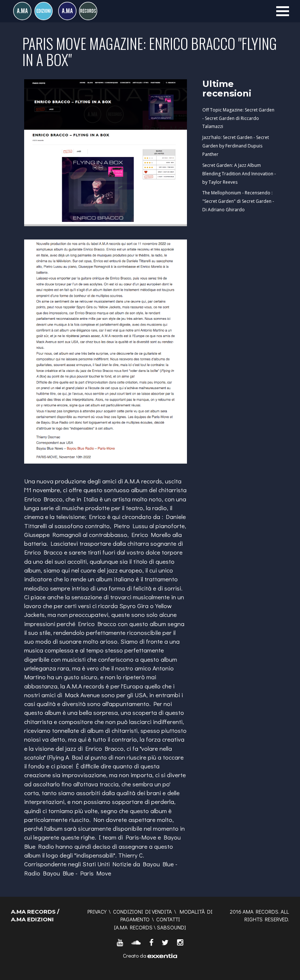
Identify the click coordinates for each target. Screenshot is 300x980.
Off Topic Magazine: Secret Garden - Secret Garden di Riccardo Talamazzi (238, 118)
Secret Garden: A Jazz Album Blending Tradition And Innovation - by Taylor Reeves (239, 173)
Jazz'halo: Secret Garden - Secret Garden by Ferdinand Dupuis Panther (235, 145)
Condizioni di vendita (142, 911)
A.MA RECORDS (134, 927)
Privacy (96, 911)
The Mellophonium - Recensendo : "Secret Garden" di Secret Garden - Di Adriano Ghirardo (238, 201)
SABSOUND (170, 927)
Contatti (168, 919)
